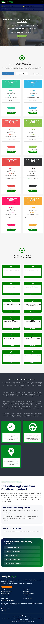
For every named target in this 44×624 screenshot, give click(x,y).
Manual (8, 73)
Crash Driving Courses (5, 593)
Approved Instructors (5, 596)
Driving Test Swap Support (28, 593)
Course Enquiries (4, 598)
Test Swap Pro (26, 591)
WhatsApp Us (11, 112)
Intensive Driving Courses (6, 591)
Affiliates (32, 621)
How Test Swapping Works (28, 596)
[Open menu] (41, 2)
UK (5, 46)
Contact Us (3, 610)
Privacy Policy (20, 621)
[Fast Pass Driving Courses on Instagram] (22, 615)
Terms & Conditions (13, 621)
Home (2, 46)
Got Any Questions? (11, 110)
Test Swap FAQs (26, 595)
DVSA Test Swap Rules (27, 598)
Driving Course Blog (5, 608)
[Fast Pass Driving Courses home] (8, 577)
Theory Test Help (5, 595)
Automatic (22, 73)
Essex (8, 46)
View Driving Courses (7, 586)
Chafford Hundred (14, 46)
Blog (29, 621)
